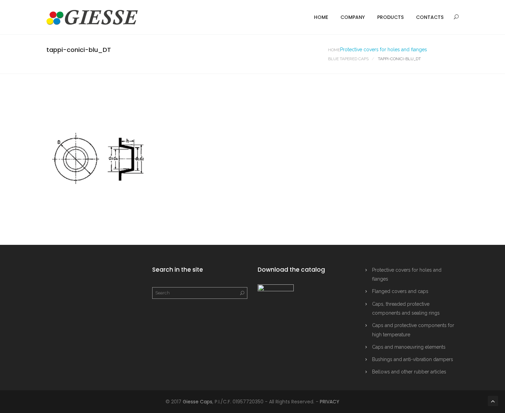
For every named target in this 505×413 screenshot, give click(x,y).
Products (390, 17)
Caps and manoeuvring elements (409, 347)
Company (352, 17)
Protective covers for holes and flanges (383, 49)
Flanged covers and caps (400, 291)
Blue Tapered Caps (348, 58)
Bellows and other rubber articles (409, 371)
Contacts (430, 17)
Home (321, 17)
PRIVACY (329, 401)
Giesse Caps (197, 401)
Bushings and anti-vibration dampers (412, 359)
